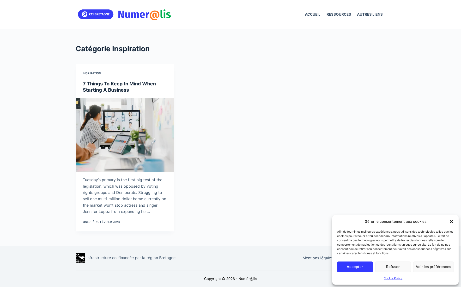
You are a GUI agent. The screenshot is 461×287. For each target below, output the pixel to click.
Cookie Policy (393, 278)
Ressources (339, 14)
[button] (451, 221)
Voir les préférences (433, 266)
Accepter (355, 266)
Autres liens (370, 14)
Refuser (393, 266)
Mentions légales (318, 257)
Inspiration (92, 73)
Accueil (313, 14)
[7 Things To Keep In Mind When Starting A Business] (125, 135)
